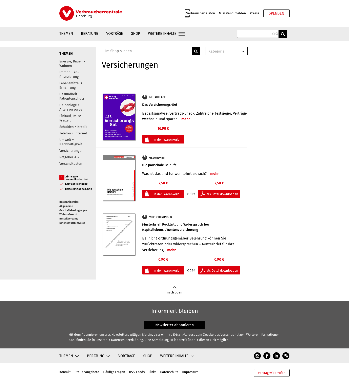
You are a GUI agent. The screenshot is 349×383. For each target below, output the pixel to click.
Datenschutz (169, 372)
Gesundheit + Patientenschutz (71, 96)
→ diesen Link (206, 340)
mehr (185, 119)
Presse (254, 13)
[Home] (90, 13)
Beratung (89, 33)
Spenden (276, 13)
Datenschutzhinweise (72, 222)
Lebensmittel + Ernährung (70, 85)
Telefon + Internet (73, 133)
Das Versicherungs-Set (159, 104)
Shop (135, 33)
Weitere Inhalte (162, 33)
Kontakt (65, 372)
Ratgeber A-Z (69, 157)
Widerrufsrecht (68, 214)
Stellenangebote (87, 372)
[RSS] (286, 355)
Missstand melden (232, 13)
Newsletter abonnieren (174, 325)
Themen (66, 33)
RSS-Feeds (137, 372)
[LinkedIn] (276, 355)
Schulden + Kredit (73, 127)
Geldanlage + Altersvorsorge (70, 107)
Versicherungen (71, 151)
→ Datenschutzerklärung (125, 340)
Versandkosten (70, 163)
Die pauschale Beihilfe (159, 165)
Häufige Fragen (114, 372)
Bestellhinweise (69, 201)
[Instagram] (257, 355)
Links (152, 372)
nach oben (174, 292)
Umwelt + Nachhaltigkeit (70, 142)
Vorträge (114, 33)
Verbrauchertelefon (200, 13)
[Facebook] (267, 355)
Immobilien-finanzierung (69, 74)
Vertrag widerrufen (271, 373)
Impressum (190, 372)
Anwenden (283, 34)
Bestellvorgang (68, 218)
